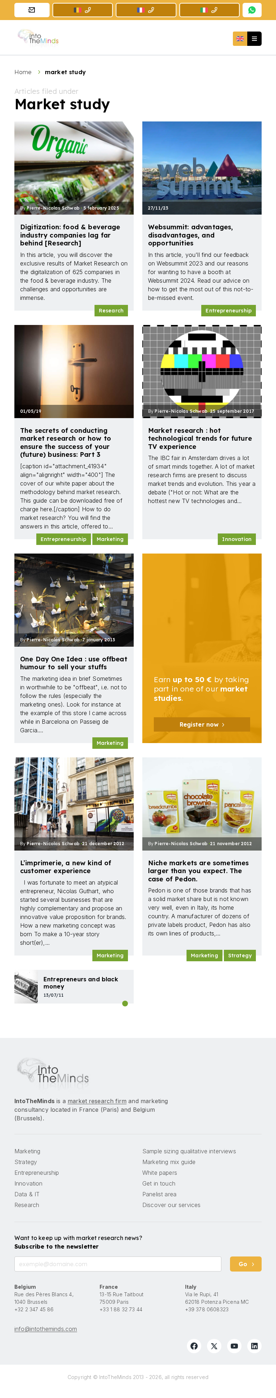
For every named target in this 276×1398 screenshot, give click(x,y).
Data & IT (27, 1194)
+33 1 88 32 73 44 (121, 1309)
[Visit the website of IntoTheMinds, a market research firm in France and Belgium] (52, 1074)
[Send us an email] (32, 10)
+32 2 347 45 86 (34, 1309)
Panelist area (159, 1194)
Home (23, 72)
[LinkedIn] (254, 1346)
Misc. (125, 1003)
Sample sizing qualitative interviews (189, 1151)
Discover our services (171, 1204)
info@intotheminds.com (45, 1328)
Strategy (240, 955)
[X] (214, 1346)
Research (111, 310)
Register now (199, 724)
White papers (159, 1172)
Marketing (110, 539)
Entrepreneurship (229, 310)
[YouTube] (234, 1346)
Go (243, 1264)
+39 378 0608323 (207, 1309)
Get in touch (158, 1183)
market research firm (97, 1101)
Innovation (237, 539)
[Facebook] (194, 1346)
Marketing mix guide (169, 1161)
